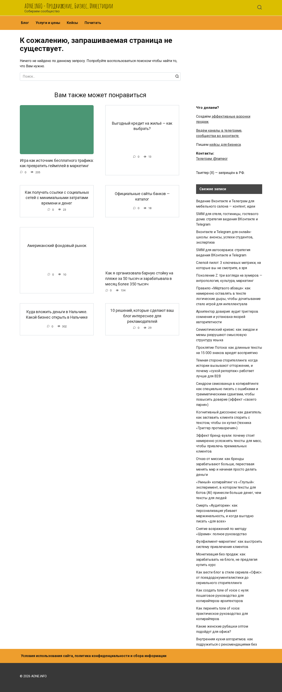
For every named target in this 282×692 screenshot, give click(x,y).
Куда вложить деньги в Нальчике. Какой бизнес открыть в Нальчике (57, 315)
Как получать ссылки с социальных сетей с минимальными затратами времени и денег (57, 197)
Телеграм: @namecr (212, 159)
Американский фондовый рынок (56, 245)
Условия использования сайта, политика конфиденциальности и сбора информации (93, 656)
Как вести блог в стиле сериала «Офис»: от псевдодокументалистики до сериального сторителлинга (229, 577)
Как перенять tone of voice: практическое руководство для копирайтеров (222, 613)
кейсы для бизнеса (225, 144)
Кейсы (72, 23)
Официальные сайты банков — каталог (142, 196)
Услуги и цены (48, 23)
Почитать (93, 23)
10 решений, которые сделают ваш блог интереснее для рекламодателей (142, 315)
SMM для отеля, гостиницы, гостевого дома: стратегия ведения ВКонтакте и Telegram (227, 219)
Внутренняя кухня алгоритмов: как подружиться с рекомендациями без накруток (226, 644)
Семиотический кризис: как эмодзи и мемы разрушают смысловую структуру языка (227, 334)
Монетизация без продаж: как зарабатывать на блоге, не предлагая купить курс (226, 559)
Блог (25, 23)
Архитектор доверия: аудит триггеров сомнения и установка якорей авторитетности (227, 316)
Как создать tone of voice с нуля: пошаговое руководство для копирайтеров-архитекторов (222, 595)
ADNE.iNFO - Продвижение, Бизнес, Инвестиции (68, 6)
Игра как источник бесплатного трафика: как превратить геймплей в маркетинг (57, 163)
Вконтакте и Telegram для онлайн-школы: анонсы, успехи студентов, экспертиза (224, 237)
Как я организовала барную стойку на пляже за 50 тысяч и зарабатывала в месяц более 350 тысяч (139, 278)
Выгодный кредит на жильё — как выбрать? (142, 126)
